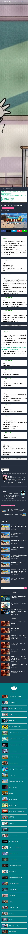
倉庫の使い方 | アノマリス (6, 193)
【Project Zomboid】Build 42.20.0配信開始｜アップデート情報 (13, 195)
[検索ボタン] (22, 1)
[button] (3, 231)
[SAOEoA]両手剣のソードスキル (7, 198)
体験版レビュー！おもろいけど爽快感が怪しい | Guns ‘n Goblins (13, 191)
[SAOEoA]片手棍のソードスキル (7, 199)
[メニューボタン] (25, 1)
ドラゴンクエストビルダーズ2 (8, 208)
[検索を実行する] (25, 588)
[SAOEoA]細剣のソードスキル (7, 202)
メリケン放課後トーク (8, 1)
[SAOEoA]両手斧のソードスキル (7, 197)
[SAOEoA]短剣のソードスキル (7, 200)
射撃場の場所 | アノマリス (6, 194)
